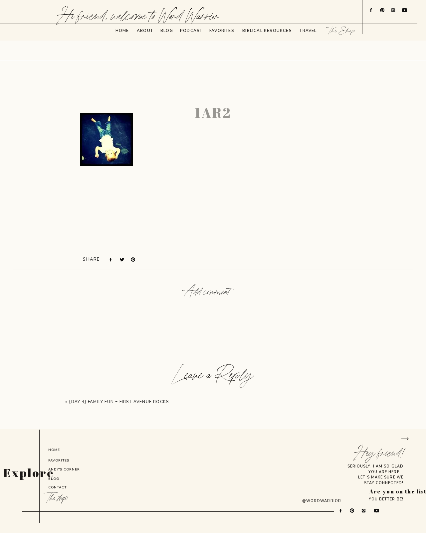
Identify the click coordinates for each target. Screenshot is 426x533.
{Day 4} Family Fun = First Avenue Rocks (119, 401)
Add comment (207, 292)
